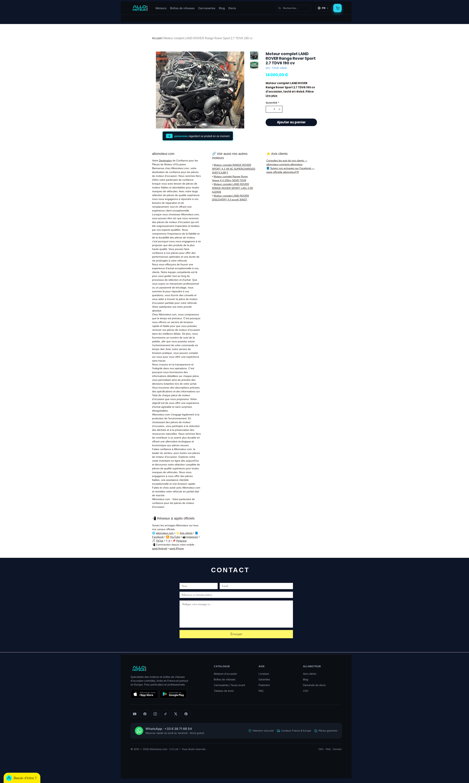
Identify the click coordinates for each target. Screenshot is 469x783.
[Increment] (280, 109)
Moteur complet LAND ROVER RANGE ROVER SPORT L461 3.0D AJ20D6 (232, 188)
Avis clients (186, 533)
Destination (165, 160)
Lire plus (271, 95)
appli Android (159, 548)
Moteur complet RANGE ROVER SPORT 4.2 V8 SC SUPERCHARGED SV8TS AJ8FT (233, 168)
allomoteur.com (165, 533)
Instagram (192, 536)
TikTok (159, 540)
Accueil (157, 38)
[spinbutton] (274, 109)
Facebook (158, 536)
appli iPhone (176, 548)
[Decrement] (268, 109)
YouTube (175, 536)
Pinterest (181, 540)
